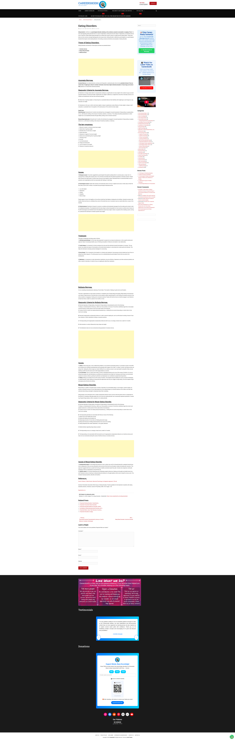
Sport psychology (142, 147)
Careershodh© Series (142, 119)
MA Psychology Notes (142, 132)
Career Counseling (89, 10)
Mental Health (141, 149)
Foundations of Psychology (143, 125)
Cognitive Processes (143, 134)
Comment (80, 531)
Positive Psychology (142, 155)
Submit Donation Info (117, 707)
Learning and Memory (143, 138)
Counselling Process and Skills (144, 122)
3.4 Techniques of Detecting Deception (145, 173)
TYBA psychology (141, 164)
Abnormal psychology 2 (88, 19)
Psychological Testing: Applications (145, 143)
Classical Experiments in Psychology (146, 120)
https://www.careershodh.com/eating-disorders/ (117, 496)
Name (80, 549)
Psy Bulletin (140, 10)
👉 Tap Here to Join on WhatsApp (146, 50)
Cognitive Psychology (143, 135)
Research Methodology (143, 146)
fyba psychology (141, 126)
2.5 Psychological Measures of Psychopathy (146, 183)
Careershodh (88, 3)
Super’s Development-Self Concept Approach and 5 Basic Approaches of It (146, 209)
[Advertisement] (106, 67)
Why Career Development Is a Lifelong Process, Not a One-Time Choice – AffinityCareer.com (145, 206)
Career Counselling (141, 116)
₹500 (111, 677)
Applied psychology (142, 165)
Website (80, 561)
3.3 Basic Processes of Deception (144, 174)
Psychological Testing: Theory (144, 144)
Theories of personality (142, 162)
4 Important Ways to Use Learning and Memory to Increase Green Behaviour (146, 193)
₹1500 (123, 677)
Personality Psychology (142, 153)
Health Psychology (141, 128)
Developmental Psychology (143, 123)
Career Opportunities (142, 117)
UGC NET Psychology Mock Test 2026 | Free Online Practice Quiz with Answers (111, 16)
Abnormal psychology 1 (142, 113)
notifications (140, 152)
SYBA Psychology (141, 161)
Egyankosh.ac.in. (82, 490)
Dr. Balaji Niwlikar (89, 28)
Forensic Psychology (143, 137)
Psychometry (140, 158)
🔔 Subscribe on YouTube (146, 87)
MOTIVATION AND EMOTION (144, 140)
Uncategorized (141, 167)
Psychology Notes (102, 10)
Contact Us (153, 3)
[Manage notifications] (232, 737)
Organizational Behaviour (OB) (145, 141)
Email (79, 555)
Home (79, 10)
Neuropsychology (141, 150)
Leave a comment (96, 28)
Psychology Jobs (82, 16)
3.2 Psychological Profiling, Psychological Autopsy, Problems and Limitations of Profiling (146, 178)
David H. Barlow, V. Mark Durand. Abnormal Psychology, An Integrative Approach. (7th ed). (97, 481)
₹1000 (117, 677)
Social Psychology (141, 159)
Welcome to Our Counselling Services (122, 10)
